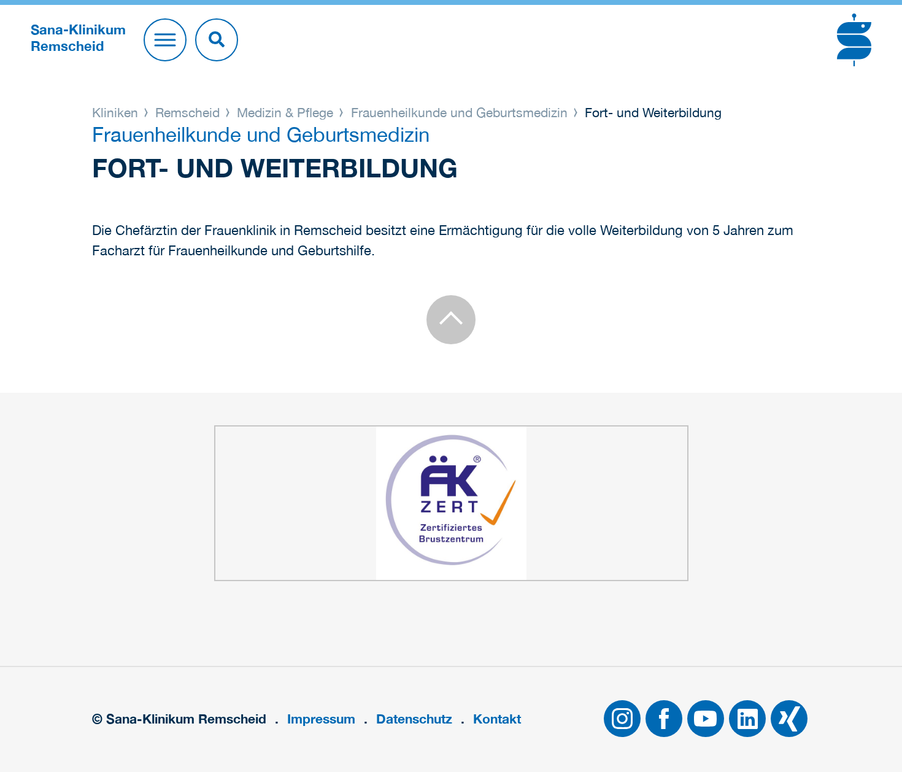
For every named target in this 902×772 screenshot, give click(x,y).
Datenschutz (414, 719)
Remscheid (187, 112)
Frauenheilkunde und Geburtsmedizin (459, 112)
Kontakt (497, 719)
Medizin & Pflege (285, 112)
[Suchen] (216, 40)
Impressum (321, 719)
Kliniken (117, 112)
